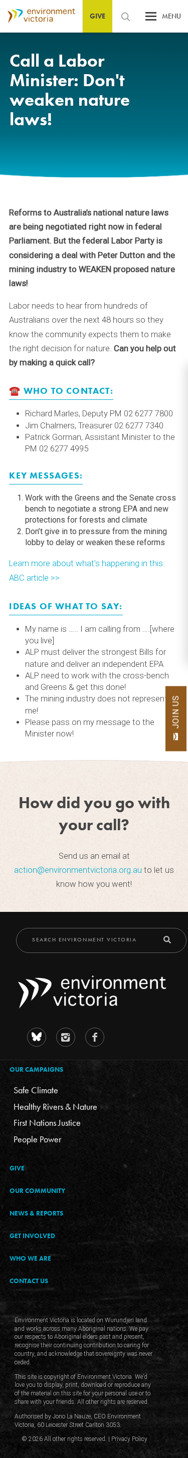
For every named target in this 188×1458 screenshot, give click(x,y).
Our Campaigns (36, 1069)
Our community (37, 1190)
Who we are (30, 1258)
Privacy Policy (129, 1438)
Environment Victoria (37, 16)
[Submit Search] (167, 939)
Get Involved (32, 1236)
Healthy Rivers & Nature (55, 1106)
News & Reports (36, 1213)
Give (97, 16)
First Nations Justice (47, 1122)
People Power (37, 1139)
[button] (150, 19)
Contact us (29, 1281)
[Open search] (125, 16)
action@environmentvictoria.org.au (78, 870)
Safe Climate (36, 1090)
